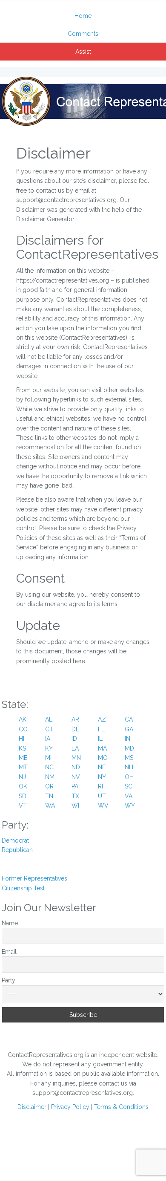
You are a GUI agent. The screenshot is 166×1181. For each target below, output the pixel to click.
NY (102, 777)
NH (129, 767)
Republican (17, 849)
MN (76, 757)
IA (47, 738)
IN (127, 738)
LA (75, 748)
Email (9, 951)
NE (102, 767)
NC (49, 767)
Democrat (15, 840)
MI (48, 757)
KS (22, 748)
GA (129, 729)
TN (49, 796)
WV (103, 805)
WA (50, 805)
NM (49, 777)
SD (22, 796)
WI (75, 805)
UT (102, 796)
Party (8, 980)
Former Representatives (34, 878)
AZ (102, 719)
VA (128, 796)
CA (129, 719)
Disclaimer (31, 1106)
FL (101, 729)
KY (49, 748)
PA (75, 786)
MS (129, 757)
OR (49, 786)
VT (23, 805)
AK (22, 719)
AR (75, 719)
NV (76, 777)
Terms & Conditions (121, 1106)
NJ (22, 777)
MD (129, 748)
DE (75, 729)
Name (10, 923)
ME (23, 757)
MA (102, 748)
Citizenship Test (23, 888)
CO (23, 729)
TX (75, 796)
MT (23, 767)
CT (49, 729)
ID (74, 738)
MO (103, 757)
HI (21, 738)
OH (129, 777)
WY (130, 805)
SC (128, 786)
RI (100, 786)
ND (76, 767)
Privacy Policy (70, 1106)
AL (48, 719)
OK (23, 786)
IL (100, 738)
